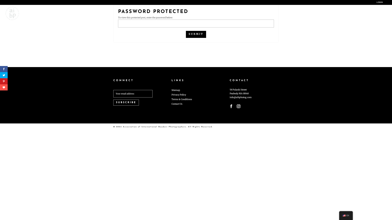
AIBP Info (265, 13)
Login (380, 2)
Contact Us (177, 104)
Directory (376, 13)
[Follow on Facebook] (231, 107)
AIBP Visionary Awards (305, 13)
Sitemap (176, 90)
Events (339, 13)
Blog (358, 13)
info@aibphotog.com (241, 97)
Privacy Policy (179, 95)
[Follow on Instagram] (239, 107)
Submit (196, 33)
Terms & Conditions (182, 99)
